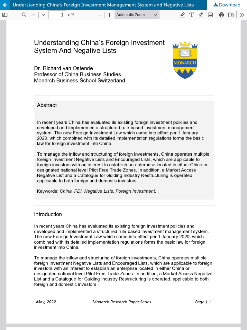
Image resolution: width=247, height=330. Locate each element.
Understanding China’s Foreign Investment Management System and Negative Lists (103, 5)
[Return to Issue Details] (5, 5)
